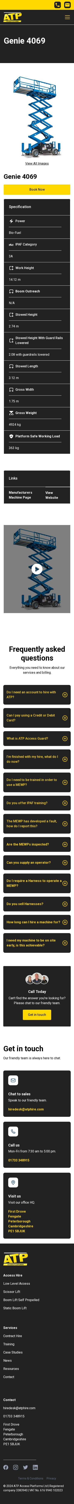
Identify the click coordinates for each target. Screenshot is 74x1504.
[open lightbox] (37, 569)
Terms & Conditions (30, 1478)
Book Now (37, 189)
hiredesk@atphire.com (26, 1109)
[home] (12, 17)
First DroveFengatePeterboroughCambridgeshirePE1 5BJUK (20, 1221)
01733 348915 (18, 1160)
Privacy (51, 1478)
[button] (66, 17)
